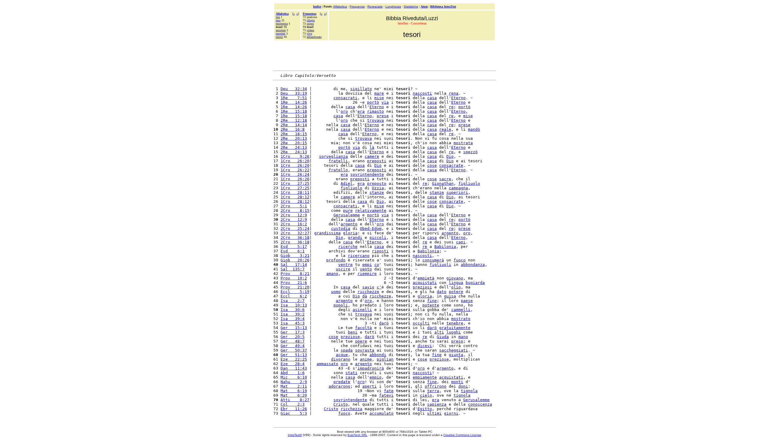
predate (341, 382)
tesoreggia (282, 23)
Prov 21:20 (295, 287)
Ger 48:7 (293, 341)
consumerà (433, 260)
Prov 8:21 (295, 273)
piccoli (377, 237)
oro (344, 111)
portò (373, 102)
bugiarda (475, 282)
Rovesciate (375, 6)
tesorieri (280, 33)
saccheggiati (453, 350)
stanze (376, 192)
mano (463, 336)
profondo (335, 260)
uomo (336, 291)
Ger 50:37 (294, 350)
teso (278, 20)
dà (364, 296)
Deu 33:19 (294, 93)
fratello (338, 170)
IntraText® (295, 435)
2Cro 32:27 (295, 233)
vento (366, 269)
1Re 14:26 (294, 102)
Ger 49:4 (293, 345)
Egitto (425, 409)
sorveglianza (333, 156)
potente (430, 305)
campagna (458, 188)
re (451, 107)
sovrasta (364, 350)
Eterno (458, 98)
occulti (421, 323)
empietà (426, 278)
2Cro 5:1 (294, 206)
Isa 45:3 (293, 323)
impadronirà (370, 368)
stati (351, 372)
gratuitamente (454, 327)
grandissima (327, 233)
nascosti (422, 93)
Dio (450, 156)
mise (379, 98)
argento (349, 224)
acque (342, 354)
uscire (343, 269)
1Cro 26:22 (295, 170)
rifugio (311, 20)
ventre (345, 264)
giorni (451, 413)
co (376, 264)
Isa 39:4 (293, 318)
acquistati (425, 282)
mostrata (463, 143)
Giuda (443, 336)
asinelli (362, 309)
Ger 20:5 (293, 336)
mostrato (460, 318)
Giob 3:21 (295, 255)
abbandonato (314, 36)
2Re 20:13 (294, 138)
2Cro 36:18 (295, 237)
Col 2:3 (293, 404)
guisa (450, 296)
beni (352, 332)
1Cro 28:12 (295, 197)
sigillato (361, 89)
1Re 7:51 (294, 98)
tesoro (279, 36)
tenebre (454, 323)
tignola (469, 391)
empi (367, 264)
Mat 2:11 (294, 386)
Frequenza (357, 6)
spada (347, 350)
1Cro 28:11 (295, 192)
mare (379, 93)
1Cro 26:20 (295, 161)
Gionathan (443, 183)
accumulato (381, 413)
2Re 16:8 (293, 129)
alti (439, 332)
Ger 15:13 (294, 327)
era (361, 111)
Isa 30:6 (293, 309)
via (385, 102)
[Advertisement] (384, 54)
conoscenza (480, 404)
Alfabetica (340, 6)
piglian (385, 359)
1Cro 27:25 (295, 183)
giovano (454, 278)
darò (384, 323)
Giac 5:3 (294, 413)
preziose (350, 336)
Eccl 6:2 (294, 296)
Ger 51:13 (294, 354)
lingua (456, 282)
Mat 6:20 (294, 395)
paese (467, 300)
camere (372, 156)
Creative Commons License (462, 435)
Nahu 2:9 (294, 382)
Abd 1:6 (293, 372)
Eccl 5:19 (295, 291)
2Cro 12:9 (294, 215)
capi (461, 242)
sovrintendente (367, 174)
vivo (309, 33)
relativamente (370, 210)
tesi (278, 17)
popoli (340, 305)
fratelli (338, 161)
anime (366, 359)
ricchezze (368, 291)
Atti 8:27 (295, 400)
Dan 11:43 (294, 368)
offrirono (435, 386)
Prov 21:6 (294, 282)
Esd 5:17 (294, 246)
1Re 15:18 (294, 111)
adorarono (339, 386)
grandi (355, 237)
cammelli (460, 309)
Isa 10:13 (294, 305)
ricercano (358, 255)
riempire (367, 273)
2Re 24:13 (294, 147)
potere (456, 291)
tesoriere (281, 30)
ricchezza (351, 409)
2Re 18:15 (294, 134)
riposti (380, 251)
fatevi (386, 395)
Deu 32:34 (294, 89)
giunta (456, 354)
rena (453, 93)
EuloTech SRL (357, 435)
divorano (340, 359)
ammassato (327, 363)
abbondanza (473, 264)
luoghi (453, 332)
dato (441, 291)
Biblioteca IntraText (443, 6)
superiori (457, 192)
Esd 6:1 (293, 251)
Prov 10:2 (294, 278)
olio (456, 287)
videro (310, 30)
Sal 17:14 (294, 264)
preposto (376, 183)
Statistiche (411, 6)
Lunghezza (393, 6)
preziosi (422, 287)
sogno (310, 23)
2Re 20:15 (294, 143)
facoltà (363, 327)
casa (432, 98)
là (371, 147)
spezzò (470, 152)
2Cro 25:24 (295, 228)
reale (445, 129)
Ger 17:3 (293, 332)
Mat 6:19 (294, 391)
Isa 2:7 (293, 300)
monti (457, 382)
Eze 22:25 (294, 359)
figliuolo (469, 183)
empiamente (425, 377)
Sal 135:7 (293, 269)
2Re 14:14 (294, 125)
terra (433, 391)
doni (463, 386)
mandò (474, 129)
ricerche (347, 246)
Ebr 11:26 (294, 409)
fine (432, 300)
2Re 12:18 (294, 120)
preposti (376, 161)
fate (389, 391)
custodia (340, 228)
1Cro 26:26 (295, 179)
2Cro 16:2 (294, 224)
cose (432, 165)
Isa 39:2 (293, 314)
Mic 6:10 (294, 377)
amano (332, 273)
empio (375, 377)
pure (348, 210)
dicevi (425, 345)
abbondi (377, 354)
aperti (369, 386)
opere (361, 341)
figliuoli (440, 264)
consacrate (451, 165)
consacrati (345, 98)
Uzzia (378, 188)
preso (457, 341)
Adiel (347, 183)
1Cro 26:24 (295, 174)
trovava (375, 120)
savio (368, 287)
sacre (445, 179)
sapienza (436, 404)
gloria (350, 233)
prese (383, 116)
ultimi (434, 413)
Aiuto (424, 6)
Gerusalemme (346, 215)
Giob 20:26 (295, 260)
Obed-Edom (370, 228)
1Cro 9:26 (295, 156)
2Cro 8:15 (295, 210)
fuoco (460, 260)
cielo (426, 395)
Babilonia (445, 246)
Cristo (340, 404)
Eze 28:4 (293, 363)
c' (379, 287)
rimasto (375, 111)
